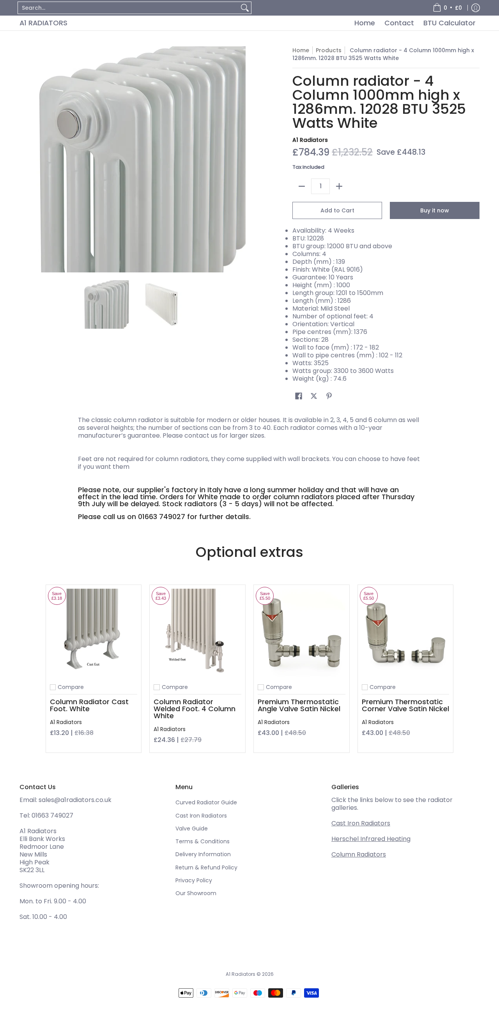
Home (300, 50)
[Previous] (25, 159)
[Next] (240, 159)
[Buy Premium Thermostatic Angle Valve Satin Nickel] (301, 633)
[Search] (245, 8)
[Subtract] (301, 186)
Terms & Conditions (202, 841)
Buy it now (434, 210)
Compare (71, 687)
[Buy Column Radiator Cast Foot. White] (94, 633)
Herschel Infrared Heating (371, 838)
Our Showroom (195, 893)
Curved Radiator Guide (206, 802)
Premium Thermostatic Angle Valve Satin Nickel (299, 705)
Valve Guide (191, 828)
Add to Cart (337, 210)
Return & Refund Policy (206, 867)
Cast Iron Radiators (201, 816)
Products (329, 50)
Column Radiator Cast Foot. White (89, 705)
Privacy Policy (193, 880)
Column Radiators (358, 854)
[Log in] (475, 8)
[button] (298, 396)
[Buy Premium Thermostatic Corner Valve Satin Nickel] (405, 633)
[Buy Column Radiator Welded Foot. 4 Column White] (197, 633)
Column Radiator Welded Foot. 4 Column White (194, 709)
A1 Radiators (43, 23)
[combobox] (128, 8)
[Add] (339, 186)
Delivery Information (203, 854)
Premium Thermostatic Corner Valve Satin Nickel (405, 705)
